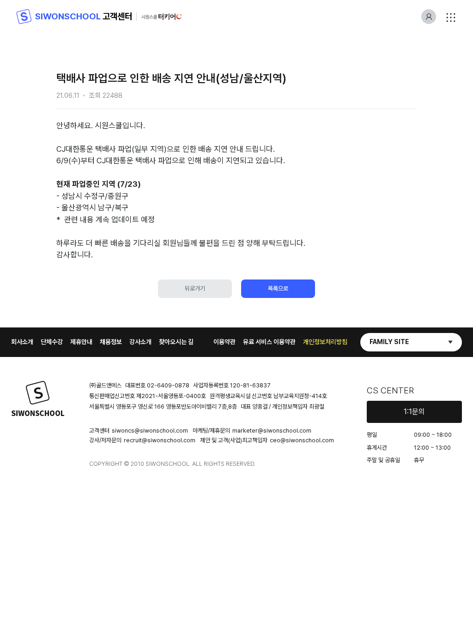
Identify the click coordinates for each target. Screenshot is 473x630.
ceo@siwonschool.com (302, 440)
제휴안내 (81, 341)
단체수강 (52, 341)
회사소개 (22, 341)
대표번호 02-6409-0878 (157, 385)
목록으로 (278, 288)
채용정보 (111, 341)
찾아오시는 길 (176, 341)
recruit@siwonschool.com (159, 440)
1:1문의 (414, 411)
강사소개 (140, 341)
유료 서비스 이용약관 (269, 341)
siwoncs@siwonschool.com (150, 430)
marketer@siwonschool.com (271, 430)
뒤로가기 (195, 288)
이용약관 (224, 341)
